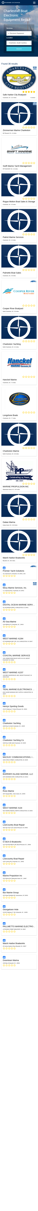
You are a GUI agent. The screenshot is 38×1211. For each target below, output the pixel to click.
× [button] (9, 33)
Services (9, 28)
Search (19, 49)
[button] (19, 33)
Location (9, 38)
